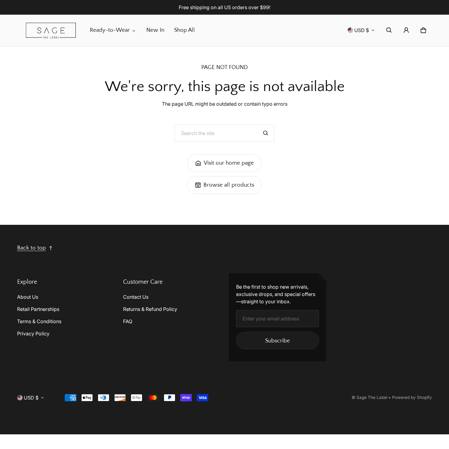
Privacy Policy (33, 333)
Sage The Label (371, 397)
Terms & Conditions (39, 321)
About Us (27, 297)
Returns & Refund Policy (150, 309)
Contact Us (135, 297)
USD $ (361, 30)
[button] (389, 30)
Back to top (31, 248)
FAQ (127, 321)
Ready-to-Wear (110, 30)
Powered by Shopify (412, 397)
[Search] (265, 133)
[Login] (406, 30)
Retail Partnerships (38, 309)
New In (155, 30)
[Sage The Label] (51, 30)
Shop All (184, 30)
